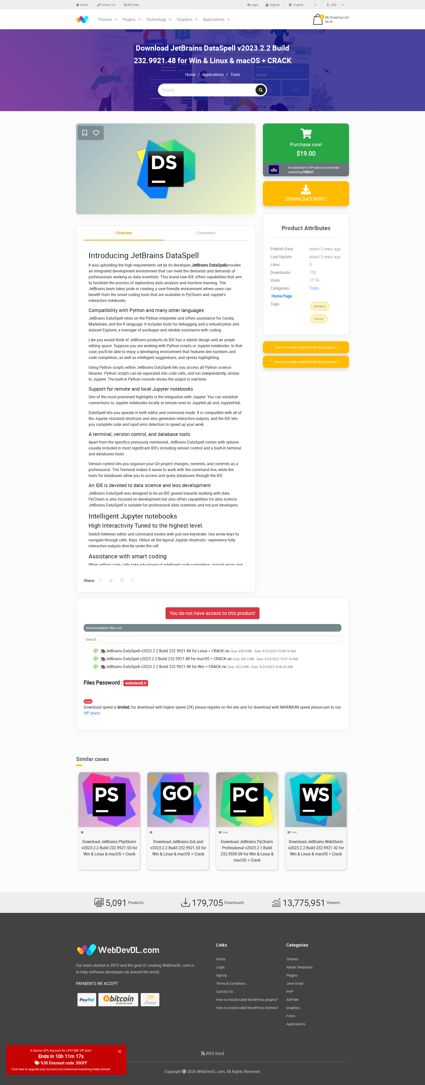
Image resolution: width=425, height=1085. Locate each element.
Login (254, 5)
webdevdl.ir (136, 683)
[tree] (212, 658)
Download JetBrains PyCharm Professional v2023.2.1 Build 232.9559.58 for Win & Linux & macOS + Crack (247, 851)
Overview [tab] (124, 233)
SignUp (274, 5)
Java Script (295, 983)
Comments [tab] (206, 233)
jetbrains (320, 306)
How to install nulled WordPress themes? (306, 362)
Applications (214, 19)
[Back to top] (411, 1071)
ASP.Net (292, 999)
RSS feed (133, 5)
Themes (105, 19)
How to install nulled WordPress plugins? (306, 347)
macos (319, 319)
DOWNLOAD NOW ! (306, 199)
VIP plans (92, 713)
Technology (156, 19)
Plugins (129, 19)
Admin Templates (299, 967)
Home (83, 5)
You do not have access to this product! (212, 613)
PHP (289, 991)
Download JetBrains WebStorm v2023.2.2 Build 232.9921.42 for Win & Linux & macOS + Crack (316, 848)
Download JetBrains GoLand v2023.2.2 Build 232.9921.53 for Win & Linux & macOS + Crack (178, 848)
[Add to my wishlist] (85, 133)
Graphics (184, 19)
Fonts (290, 1015)
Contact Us (107, 5)
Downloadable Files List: (104, 627)
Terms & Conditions (231, 983)
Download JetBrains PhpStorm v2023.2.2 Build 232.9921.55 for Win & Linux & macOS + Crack (109, 848)
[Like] (96, 133)
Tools (235, 74)
